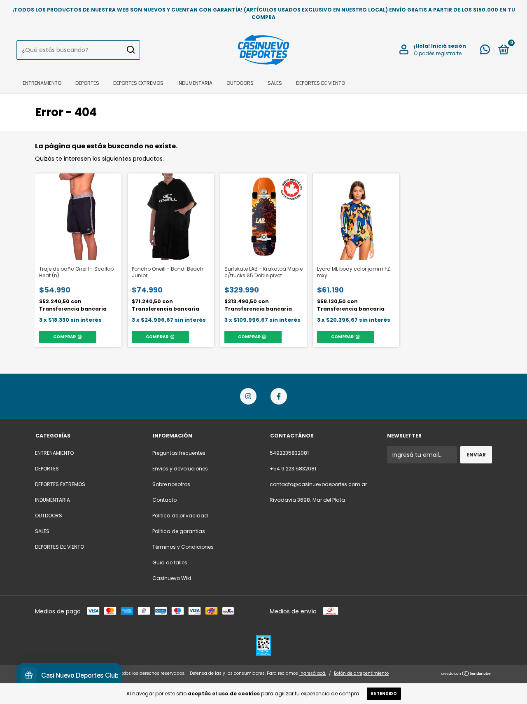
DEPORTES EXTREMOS (138, 83)
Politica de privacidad (180, 515)
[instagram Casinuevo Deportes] (248, 396)
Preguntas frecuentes (178, 452)
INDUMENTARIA (194, 83)
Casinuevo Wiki (171, 578)
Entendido (384, 693)
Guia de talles (169, 562)
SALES (275, 83)
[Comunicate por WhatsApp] (485, 51)
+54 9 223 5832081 (293, 468)
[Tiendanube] (466, 674)
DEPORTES (87, 83)
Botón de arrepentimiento (361, 673)
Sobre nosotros (171, 484)
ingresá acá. (312, 673)
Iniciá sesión (448, 45)
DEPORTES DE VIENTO (320, 83)
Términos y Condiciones (183, 546)
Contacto (164, 499)
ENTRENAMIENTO (42, 83)
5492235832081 (289, 452)
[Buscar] (130, 49)
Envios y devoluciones (180, 468)
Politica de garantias (178, 531)
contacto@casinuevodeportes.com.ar (318, 484)
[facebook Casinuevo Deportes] (278, 396)
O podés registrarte (438, 53)
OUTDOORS (240, 83)
